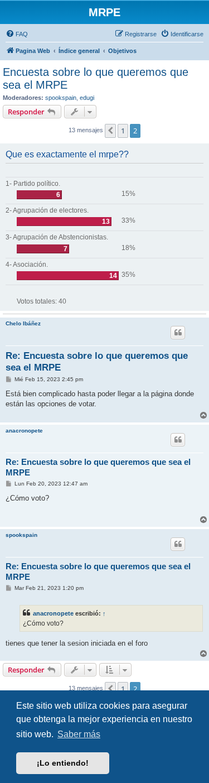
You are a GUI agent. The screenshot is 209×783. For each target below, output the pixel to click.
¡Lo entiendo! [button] (63, 762)
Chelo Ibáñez (23, 323)
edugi (87, 97)
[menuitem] (17, 34)
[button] (110, 130)
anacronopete (24, 430)
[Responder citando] (178, 332)
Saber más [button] (78, 734)
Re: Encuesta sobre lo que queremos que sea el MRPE (97, 361)
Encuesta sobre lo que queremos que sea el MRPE (95, 78)
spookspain (60, 97)
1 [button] (123, 131)
